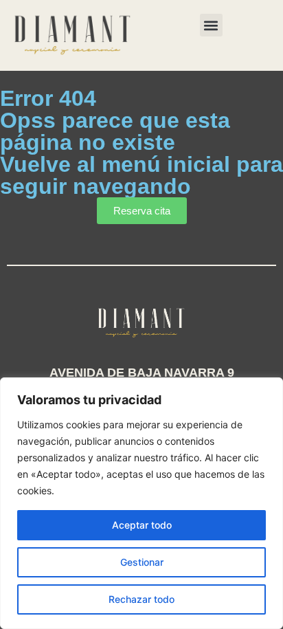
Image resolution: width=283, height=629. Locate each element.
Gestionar (141, 562)
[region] (141, 503)
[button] (211, 25)
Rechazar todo (141, 599)
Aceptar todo (142, 525)
